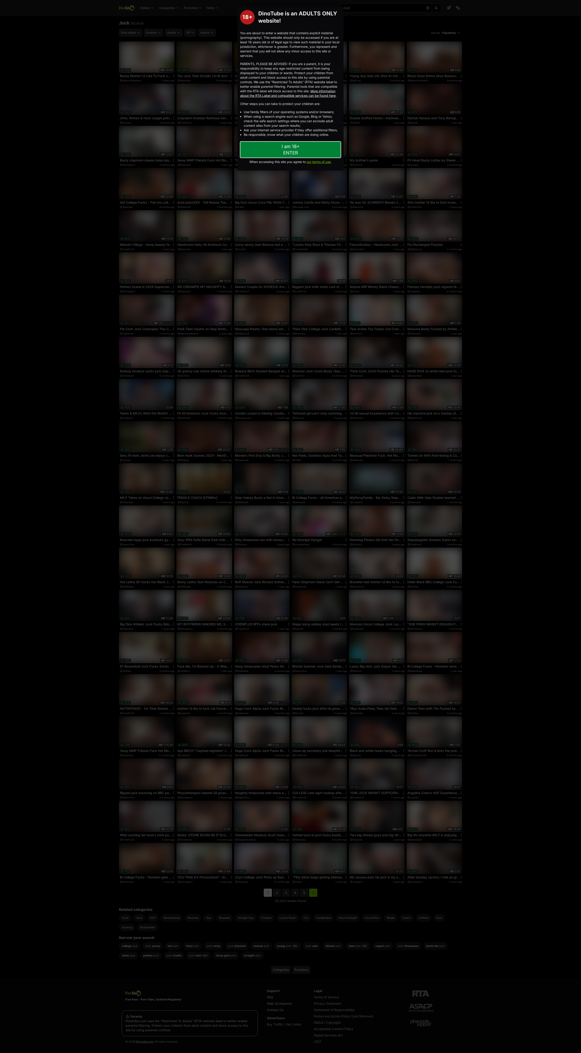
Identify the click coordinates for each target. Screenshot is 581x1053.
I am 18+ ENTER (291, 150)
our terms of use (319, 162)
